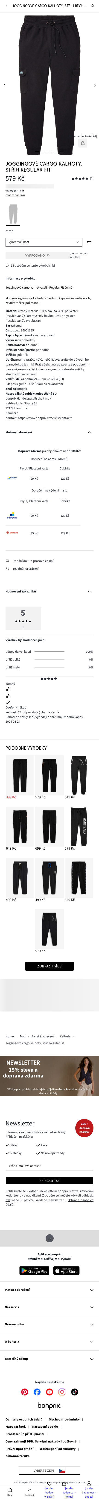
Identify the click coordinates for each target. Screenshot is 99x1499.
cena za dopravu (15, 195)
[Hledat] (93, 6)
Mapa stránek (16, 1427)
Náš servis (12, 1307)
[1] (37, 151)
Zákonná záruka (18, 1456)
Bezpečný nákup (16, 1359)
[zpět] (6, 6)
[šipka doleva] (4, 85)
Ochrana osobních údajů (24, 1420)
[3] (47, 151)
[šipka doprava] (95, 85)
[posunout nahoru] (50, 1238)
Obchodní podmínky (64, 1420)
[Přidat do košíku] (82, 143)
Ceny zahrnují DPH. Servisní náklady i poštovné (41, 1442)
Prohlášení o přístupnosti (25, 1434)
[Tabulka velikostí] (89, 242)
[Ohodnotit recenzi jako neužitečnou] (8, 696)
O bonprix (12, 1341)
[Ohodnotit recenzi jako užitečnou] (8, 690)
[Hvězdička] (42, 679)
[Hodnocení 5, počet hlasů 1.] (79, 178)
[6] (62, 151)
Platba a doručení (17, 1290)
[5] (57, 151)
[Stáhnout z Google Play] (34, 1270)
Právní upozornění (19, 1449)
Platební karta (39, 468)
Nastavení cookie (45, 1427)
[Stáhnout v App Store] (66, 1270)
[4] (52, 151)
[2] (42, 151)
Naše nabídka (14, 1324)
